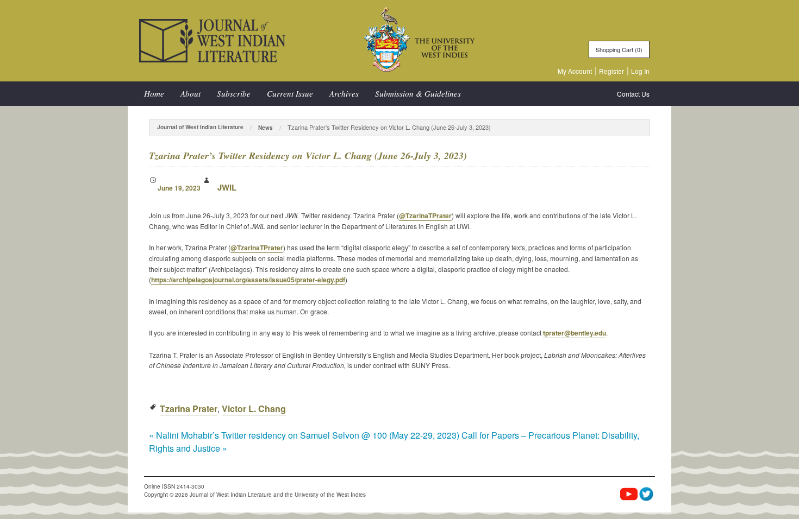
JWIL (226, 187)
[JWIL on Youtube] (629, 495)
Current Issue (290, 93)
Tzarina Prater (188, 408)
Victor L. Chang (254, 408)
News (265, 127)
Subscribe (234, 93)
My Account (575, 70)
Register (611, 70)
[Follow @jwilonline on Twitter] (646, 494)
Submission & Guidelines (418, 93)
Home (154, 93)
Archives (344, 93)
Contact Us (633, 93)
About (190, 93)
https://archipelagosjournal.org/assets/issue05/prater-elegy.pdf (248, 279)
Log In (640, 70)
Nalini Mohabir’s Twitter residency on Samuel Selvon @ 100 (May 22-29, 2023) (304, 435)
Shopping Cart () (619, 49)
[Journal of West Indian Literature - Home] (212, 39)
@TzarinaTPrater (425, 215)
